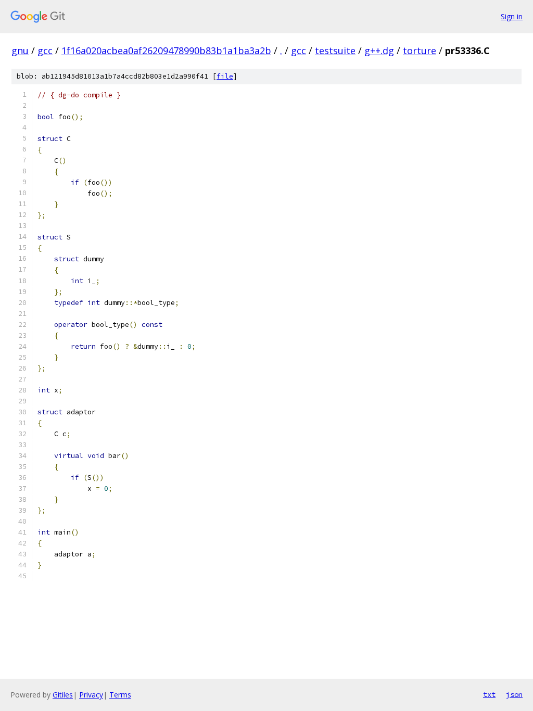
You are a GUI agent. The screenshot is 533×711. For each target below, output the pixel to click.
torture (419, 50)
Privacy (91, 695)
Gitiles (63, 695)
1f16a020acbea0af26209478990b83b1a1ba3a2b (166, 50)
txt (489, 694)
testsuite (335, 50)
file (225, 76)
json (514, 694)
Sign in (512, 16)
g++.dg (379, 50)
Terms (120, 695)
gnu (20, 50)
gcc (45, 50)
